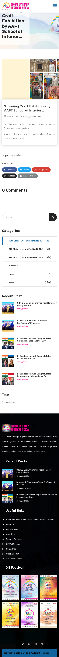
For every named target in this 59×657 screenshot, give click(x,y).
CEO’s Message (13, 544)
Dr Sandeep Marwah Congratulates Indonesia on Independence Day (34, 375)
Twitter (26, 170)
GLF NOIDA (26, 653)
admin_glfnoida (29, 116)
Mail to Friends (29, 176)
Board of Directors (14, 539)
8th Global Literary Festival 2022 (30, 249)
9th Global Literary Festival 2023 (30, 257)
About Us (10, 524)
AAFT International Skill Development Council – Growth (30, 519)
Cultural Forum (12, 554)
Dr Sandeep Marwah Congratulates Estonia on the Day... (34, 357)
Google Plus (43, 170)
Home (30, 274)
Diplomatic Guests (14, 559)
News (30, 282)
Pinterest (11, 176)
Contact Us (11, 549)
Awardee (30, 266)
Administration (12, 529)
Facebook (11, 170)
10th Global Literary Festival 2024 (30, 241)
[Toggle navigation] (55, 6)
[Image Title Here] (10, 587)
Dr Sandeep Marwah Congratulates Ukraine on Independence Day (34, 339)
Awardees (10, 534)
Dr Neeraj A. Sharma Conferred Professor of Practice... (32, 322)
